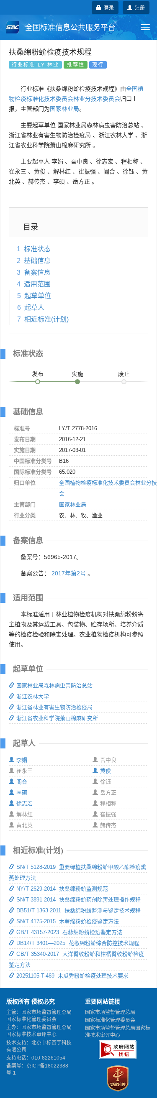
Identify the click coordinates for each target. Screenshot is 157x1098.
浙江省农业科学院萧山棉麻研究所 (57, 718)
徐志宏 (24, 803)
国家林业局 (64, 108)
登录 (107, 7)
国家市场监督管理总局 (110, 1012)
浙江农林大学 (32, 696)
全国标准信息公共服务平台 (69, 27)
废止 (124, 373)
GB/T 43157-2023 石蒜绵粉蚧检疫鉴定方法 (69, 932)
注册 (138, 7)
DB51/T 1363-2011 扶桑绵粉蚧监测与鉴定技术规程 (78, 910)
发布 (38, 373)
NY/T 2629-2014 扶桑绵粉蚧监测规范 (62, 889)
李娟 (21, 760)
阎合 (21, 782)
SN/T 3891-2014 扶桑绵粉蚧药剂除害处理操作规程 (78, 899)
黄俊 (105, 771)
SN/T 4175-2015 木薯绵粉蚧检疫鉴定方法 (67, 921)
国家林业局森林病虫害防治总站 (54, 685)
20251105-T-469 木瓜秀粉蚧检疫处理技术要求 (72, 976)
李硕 (21, 792)
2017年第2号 (68, 573)
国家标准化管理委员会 (110, 1020)
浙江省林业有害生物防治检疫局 (54, 707)
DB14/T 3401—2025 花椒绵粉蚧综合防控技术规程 (77, 943)
